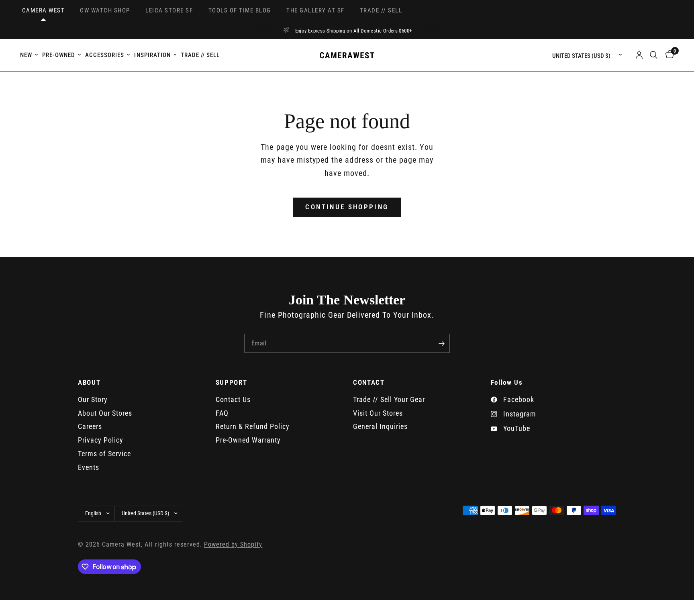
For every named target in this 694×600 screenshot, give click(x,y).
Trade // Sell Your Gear (389, 399)
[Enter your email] (441, 343)
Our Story (93, 399)
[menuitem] (30, 55)
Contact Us (233, 399)
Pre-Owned (58, 55)
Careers (90, 426)
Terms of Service (104, 453)
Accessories (104, 55)
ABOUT (89, 382)
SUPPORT (231, 382)
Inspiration (152, 55)
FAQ (222, 413)
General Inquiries (380, 426)
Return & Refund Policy (253, 426)
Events (88, 467)
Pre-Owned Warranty (248, 440)
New (26, 55)
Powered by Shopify (233, 544)
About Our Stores (105, 413)
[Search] (653, 55)
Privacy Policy (100, 440)
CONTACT (369, 382)
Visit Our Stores (378, 413)
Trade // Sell (200, 55)
